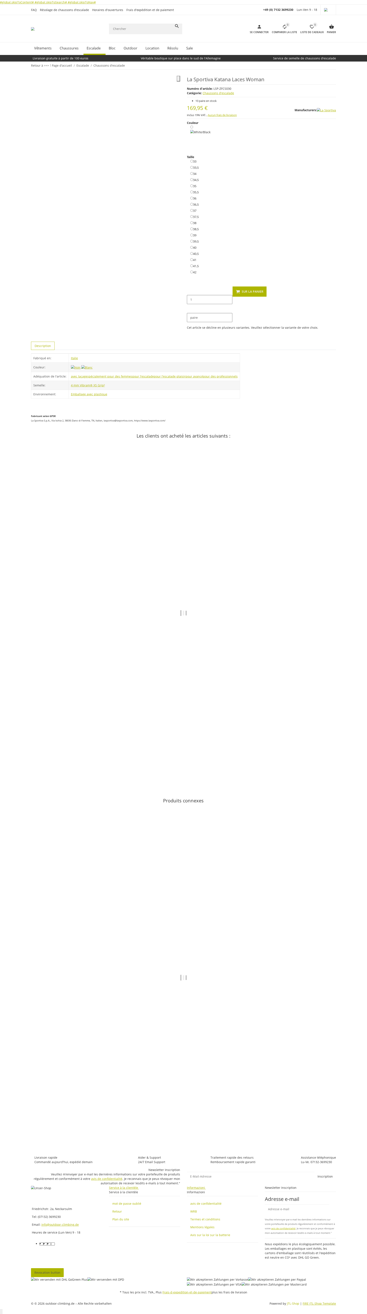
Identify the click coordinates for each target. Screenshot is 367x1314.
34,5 (196, 180)
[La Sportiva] (326, 110)
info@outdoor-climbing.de (60, 1225)
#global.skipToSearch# (51, 2)
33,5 (196, 167)
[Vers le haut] (1, 1311)
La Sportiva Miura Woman (50, 1129)
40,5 (196, 253)
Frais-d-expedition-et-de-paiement (187, 1292)
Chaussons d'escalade (218, 93)
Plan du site (120, 1219)
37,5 (196, 217)
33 (194, 161)
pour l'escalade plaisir (169, 376)
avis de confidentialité (106, 1179)
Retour (117, 1211)
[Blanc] (87, 367)
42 (194, 272)
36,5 (196, 204)
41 (194, 260)
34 (194, 173)
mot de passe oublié (126, 1204)
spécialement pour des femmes (109, 376)
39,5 (196, 241)
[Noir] (76, 367)
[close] (178, 78)
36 (194, 198)
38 (194, 223)
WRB (193, 1211)
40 (194, 247)
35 (194, 186)
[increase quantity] (190, 308)
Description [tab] (43, 346)
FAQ (34, 10)
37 (194, 210)
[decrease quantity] (190, 290)
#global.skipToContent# (17, 2)
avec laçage (79, 376)
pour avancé (194, 376)
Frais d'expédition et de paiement (150, 10)
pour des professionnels (220, 376)
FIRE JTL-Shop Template (319, 1303)
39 (194, 235)
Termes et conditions (205, 1219)
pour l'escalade (143, 376)
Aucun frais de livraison (222, 115)
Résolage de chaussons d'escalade (64, 10)
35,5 (196, 192)
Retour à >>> (40, 65)
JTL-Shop (293, 1303)
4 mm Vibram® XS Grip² (88, 385)
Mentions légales (202, 1227)
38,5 (196, 229)
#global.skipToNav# (82, 2)
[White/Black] (200, 137)
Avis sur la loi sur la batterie (210, 1235)
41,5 (196, 266)
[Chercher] (177, 26)
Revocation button (47, 1272)
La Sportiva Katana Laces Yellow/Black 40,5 (62, 765)
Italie (74, 358)
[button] (328, 9)
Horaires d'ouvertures (107, 10)
